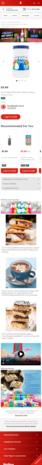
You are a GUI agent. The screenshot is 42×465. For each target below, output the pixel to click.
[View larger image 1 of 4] (21, 61)
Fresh (5, 15)
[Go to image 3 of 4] (22, 80)
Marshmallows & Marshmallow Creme (14, 24)
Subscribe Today (21, 415)
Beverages (25, 15)
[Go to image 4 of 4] (25, 80)
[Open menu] (3, 3)
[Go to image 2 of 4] (19, 80)
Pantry (14, 15)
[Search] (34, 3)
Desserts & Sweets (13, 22)
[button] (11, 108)
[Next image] (38, 61)
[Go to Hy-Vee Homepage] (21, 3)
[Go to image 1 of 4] (16, 80)
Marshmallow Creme (8, 26)
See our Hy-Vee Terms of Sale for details (21, 426)
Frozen (36, 15)
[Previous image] (3, 61)
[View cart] (38, 3)
